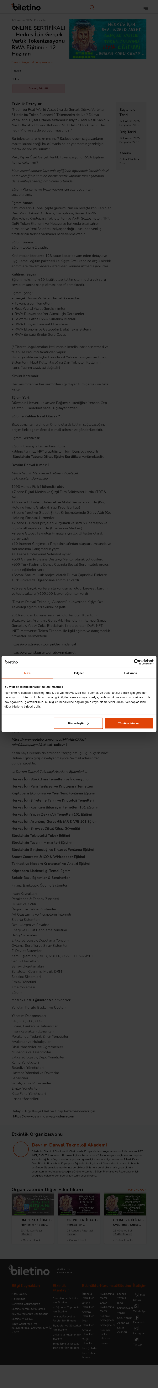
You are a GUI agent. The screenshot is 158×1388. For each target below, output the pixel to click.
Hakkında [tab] (130, 672)
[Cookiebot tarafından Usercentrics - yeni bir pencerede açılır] (137, 662)
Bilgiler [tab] (79, 672)
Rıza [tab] (27, 672)
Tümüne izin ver (129, 723)
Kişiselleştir (76, 723)
